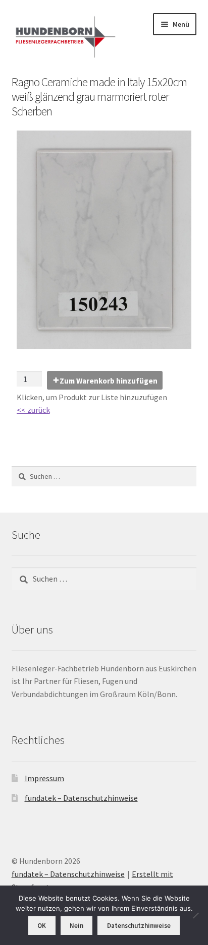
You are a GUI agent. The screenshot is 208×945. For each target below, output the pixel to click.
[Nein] (195, 915)
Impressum (44, 778)
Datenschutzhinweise (139, 925)
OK (41, 925)
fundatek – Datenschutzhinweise (81, 798)
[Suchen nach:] (104, 476)
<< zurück (33, 410)
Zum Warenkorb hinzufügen (109, 381)
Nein (76, 925)
